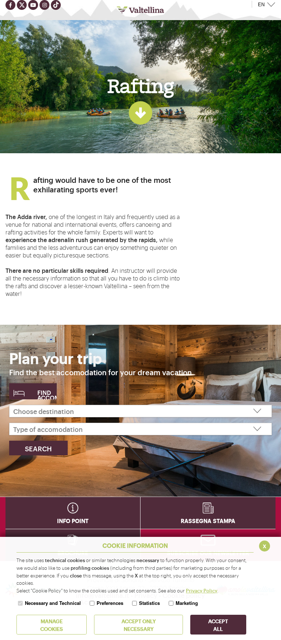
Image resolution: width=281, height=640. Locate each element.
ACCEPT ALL (218, 624)
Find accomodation (47, 393)
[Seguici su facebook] (10, 5)
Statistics (149, 602)
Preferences (110, 602)
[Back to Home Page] (140, 10)
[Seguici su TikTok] (56, 5)
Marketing (187, 602)
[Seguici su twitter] (22, 5)
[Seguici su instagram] (44, 5)
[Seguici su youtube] (33, 5)
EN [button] (261, 4)
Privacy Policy (201, 590)
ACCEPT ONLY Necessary (138, 624)
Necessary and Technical (53, 602)
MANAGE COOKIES (51, 624)
